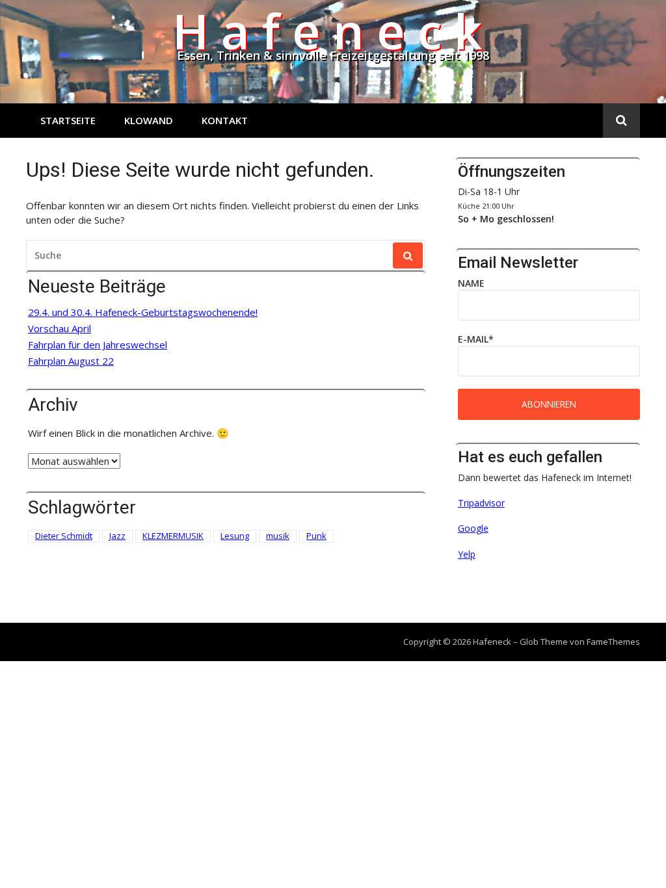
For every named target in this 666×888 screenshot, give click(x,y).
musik (277, 536)
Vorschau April (59, 328)
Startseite (68, 120)
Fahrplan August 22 (71, 361)
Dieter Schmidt (63, 536)
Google (473, 528)
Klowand (148, 120)
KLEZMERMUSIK (173, 536)
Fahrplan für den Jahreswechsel (97, 345)
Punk (316, 536)
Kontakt (225, 120)
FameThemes (613, 641)
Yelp (466, 554)
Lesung (234, 536)
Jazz (117, 536)
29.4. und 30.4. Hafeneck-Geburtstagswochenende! (143, 312)
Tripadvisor (481, 503)
